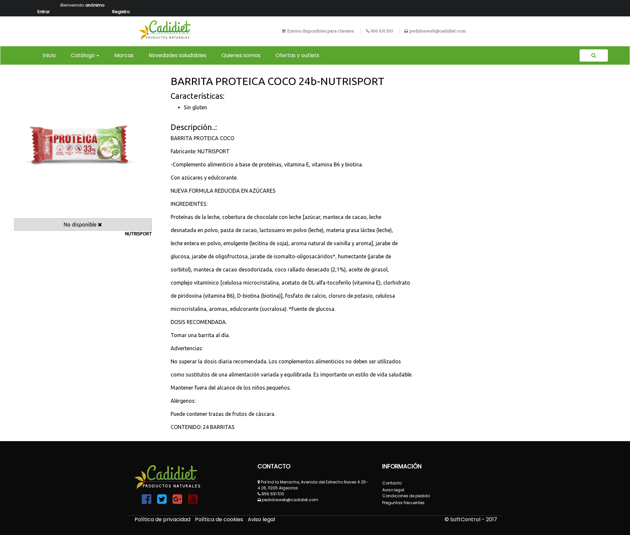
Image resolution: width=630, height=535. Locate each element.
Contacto (392, 483)
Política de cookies (219, 519)
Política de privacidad (163, 519)
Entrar (43, 12)
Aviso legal (261, 519)
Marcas (124, 55)
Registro (121, 12)
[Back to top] (610, 515)
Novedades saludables (177, 55)
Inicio (50, 55)
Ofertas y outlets (297, 55)
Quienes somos (241, 55)
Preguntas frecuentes (403, 502)
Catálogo (83, 55)
